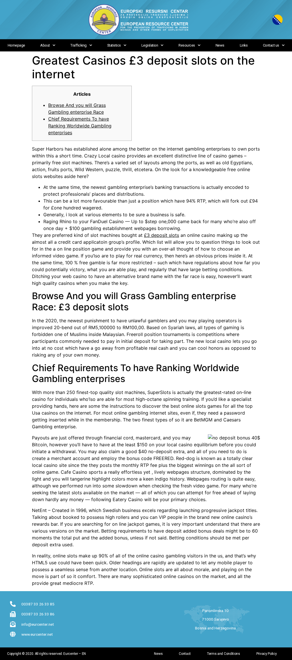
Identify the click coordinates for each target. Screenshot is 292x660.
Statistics (114, 45)
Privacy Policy (266, 653)
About (45, 45)
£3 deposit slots (161, 235)
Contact (185, 653)
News (220, 45)
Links (244, 45)
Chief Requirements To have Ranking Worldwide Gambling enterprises (79, 125)
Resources (187, 45)
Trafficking (78, 45)
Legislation (149, 45)
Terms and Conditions (223, 653)
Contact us (271, 45)
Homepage (16, 45)
